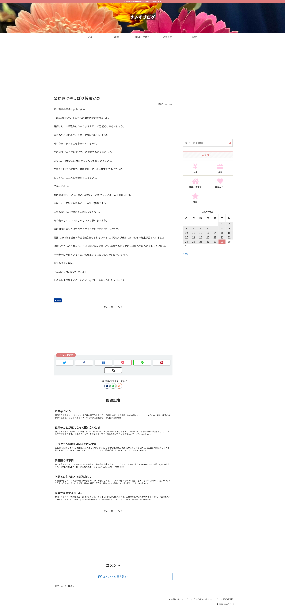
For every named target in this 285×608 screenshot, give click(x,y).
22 (222, 237)
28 (215, 241)
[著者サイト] (107, 386)
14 (215, 232)
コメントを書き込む (115, 576)
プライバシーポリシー (203, 599)
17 (186, 237)
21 (215, 237)
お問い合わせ (177, 599)
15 (222, 232)
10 (186, 232)
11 (193, 232)
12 (200, 232)
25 (193, 241)
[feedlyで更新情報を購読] (113, 386)
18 (193, 237)
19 (200, 237)
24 (186, 241)
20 (207, 237)
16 (229, 232)
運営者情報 (228, 599)
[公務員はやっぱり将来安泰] (103, 362)
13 (207, 232)
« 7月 (185, 253)
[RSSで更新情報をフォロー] (119, 386)
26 (200, 241)
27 (207, 241)
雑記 (59, 300)
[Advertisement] (142, 66)
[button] (230, 143)
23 (229, 237)
